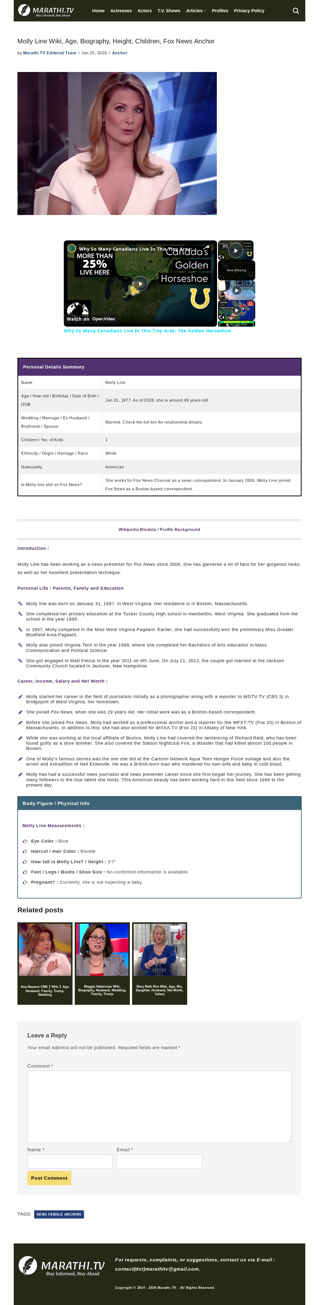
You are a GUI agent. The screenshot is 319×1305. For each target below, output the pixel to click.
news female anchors (59, 1214)
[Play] (237, 290)
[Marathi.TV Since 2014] (46, 11)
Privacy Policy (249, 10)
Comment (40, 1066)
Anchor (120, 53)
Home (98, 10)
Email (125, 1149)
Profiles (220, 10)
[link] (72, 248)
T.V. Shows (169, 10)
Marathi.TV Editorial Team (49, 53)
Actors (145, 10)
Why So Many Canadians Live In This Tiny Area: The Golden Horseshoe (139, 249)
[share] (207, 246)
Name (36, 1149)
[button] (205, 11)
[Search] (296, 11)
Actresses (121, 10)
